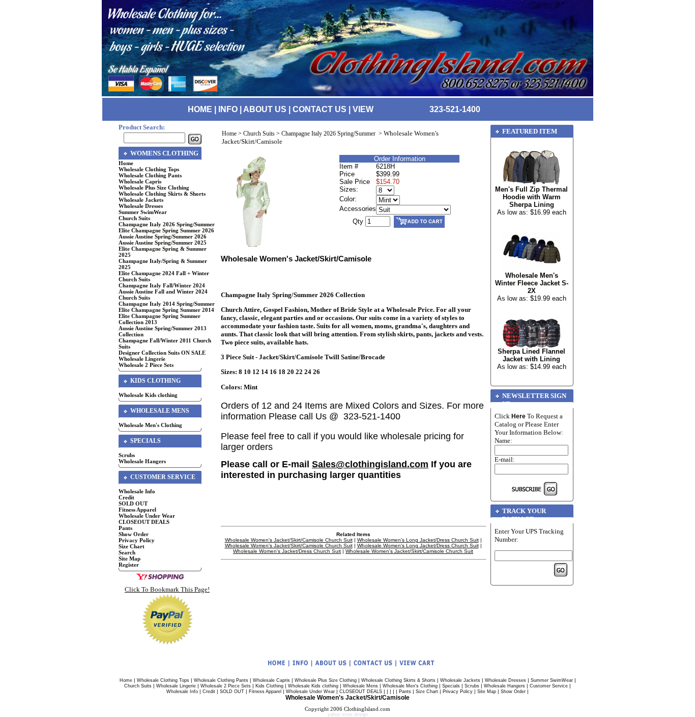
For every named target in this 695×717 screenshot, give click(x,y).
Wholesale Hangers (142, 461)
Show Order (134, 534)
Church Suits (134, 218)
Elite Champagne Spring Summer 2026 (166, 230)
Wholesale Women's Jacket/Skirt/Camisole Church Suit (289, 540)
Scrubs (127, 455)
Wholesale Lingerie (142, 359)
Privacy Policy (137, 540)
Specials (451, 685)
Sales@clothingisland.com (370, 464)
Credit (126, 497)
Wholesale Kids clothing (148, 395)
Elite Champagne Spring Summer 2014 (166, 310)
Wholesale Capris (140, 181)
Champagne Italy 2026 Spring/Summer (167, 224)
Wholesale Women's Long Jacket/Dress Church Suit (418, 540)
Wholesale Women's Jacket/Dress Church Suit (287, 551)
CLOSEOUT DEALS (144, 522)
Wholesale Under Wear (147, 516)
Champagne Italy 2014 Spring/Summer (167, 304)
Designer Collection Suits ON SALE (162, 353)
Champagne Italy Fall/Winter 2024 (162, 285)
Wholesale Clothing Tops (149, 169)
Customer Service (549, 685)
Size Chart (131, 546)
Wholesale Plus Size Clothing (154, 187)
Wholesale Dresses (141, 206)
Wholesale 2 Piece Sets (146, 365)
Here (518, 416)
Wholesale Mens (360, 685)
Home (126, 163)
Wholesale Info (137, 491)
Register (129, 565)
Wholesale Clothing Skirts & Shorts (162, 194)
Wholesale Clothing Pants (150, 175)
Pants (125, 528)
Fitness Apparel (137, 510)
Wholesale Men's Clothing (150, 425)
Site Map (129, 558)
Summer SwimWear (143, 212)
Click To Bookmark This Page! (167, 589)
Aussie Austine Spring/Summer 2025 (163, 243)
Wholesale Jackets (141, 200)
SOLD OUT (133, 503)
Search (127, 552)
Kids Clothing (269, 685)
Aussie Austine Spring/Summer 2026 (163, 236)
